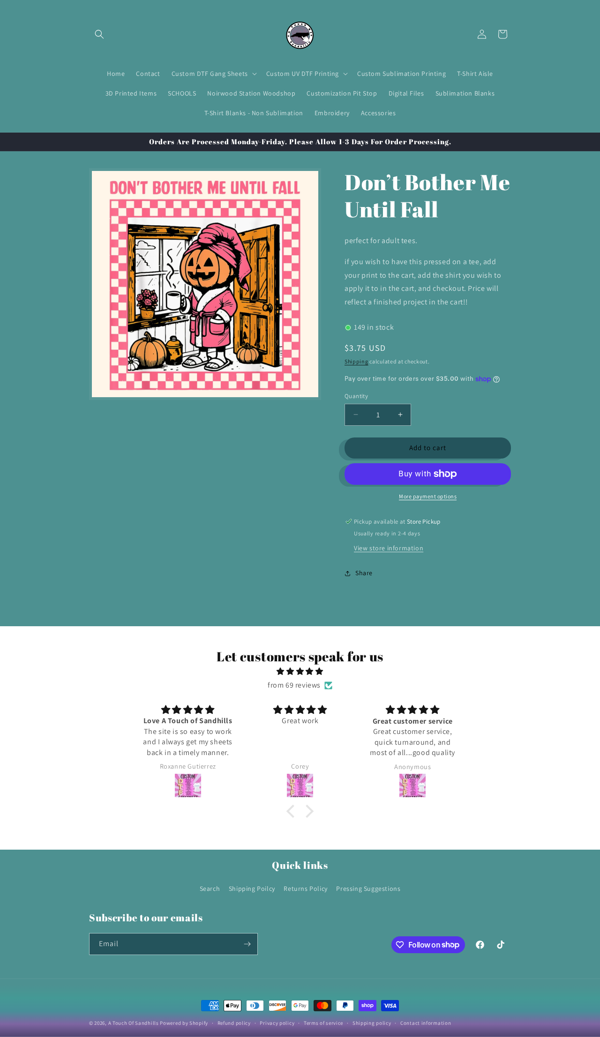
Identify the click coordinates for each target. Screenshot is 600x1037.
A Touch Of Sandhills (133, 1023)
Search (210, 888)
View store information (388, 548)
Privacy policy (277, 1022)
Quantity (356, 396)
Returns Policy (305, 888)
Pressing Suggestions (368, 888)
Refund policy (234, 1022)
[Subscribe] (247, 944)
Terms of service (323, 1022)
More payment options (428, 496)
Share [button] (364, 573)
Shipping (356, 361)
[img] (300, 672)
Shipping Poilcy (252, 888)
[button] (99, 34)
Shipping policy (371, 1022)
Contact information (425, 1022)
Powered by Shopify (184, 1023)
